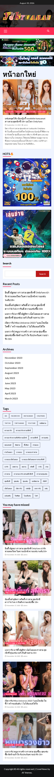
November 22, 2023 (13, 707)
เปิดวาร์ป (19, 488)
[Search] (48, 30)
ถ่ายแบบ (35, 445)
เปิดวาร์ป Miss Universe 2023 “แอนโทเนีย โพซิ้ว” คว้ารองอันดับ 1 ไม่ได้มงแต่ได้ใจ (26, 324)
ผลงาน (24, 467)
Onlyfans (41, 416)
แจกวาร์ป (37, 488)
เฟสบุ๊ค (28, 488)
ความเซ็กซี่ (34, 438)
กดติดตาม (42, 423)
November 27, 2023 (13, 605)
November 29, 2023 (13, 555)
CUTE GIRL (10, 112)
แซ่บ (46, 488)
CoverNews (41, 769)
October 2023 (12, 362)
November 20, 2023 (13, 758)
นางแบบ (19, 452)
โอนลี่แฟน (27, 496)
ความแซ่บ (45, 438)
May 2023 (10, 388)
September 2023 (14, 368)
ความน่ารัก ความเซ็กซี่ (23, 430)
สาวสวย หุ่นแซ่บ (42, 474)
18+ (6, 416)
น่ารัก (6, 467)
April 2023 (10, 393)
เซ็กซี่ (44, 481)
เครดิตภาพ (35, 481)
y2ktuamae (19, 423)
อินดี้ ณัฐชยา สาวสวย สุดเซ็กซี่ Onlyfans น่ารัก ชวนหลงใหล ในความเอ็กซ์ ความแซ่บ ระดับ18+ (27, 296)
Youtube (31, 423)
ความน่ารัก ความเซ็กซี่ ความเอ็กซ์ (16, 438)
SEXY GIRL (42, 112)
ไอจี (36, 496)
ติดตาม (17, 445)
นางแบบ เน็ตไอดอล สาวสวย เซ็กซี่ (33, 459)
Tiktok (8, 423)
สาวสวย (7, 474)
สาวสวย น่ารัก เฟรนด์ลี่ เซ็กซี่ (23, 474)
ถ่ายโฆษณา (8, 452)
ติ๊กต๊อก (26, 445)
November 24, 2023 (13, 656)
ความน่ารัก (8, 430)
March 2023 (11, 398)
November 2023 (13, 357)
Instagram (28, 416)
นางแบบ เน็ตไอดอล (11, 459)
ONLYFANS (20, 112)
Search (7, 263)
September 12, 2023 (14, 125)
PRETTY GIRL (31, 112)
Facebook (15, 416)
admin (26, 125)
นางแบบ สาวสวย (31, 452)
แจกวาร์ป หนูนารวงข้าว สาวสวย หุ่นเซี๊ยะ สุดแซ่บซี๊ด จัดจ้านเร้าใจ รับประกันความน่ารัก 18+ (26, 335)
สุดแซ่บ (16, 481)
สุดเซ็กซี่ (7, 481)
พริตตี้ (32, 467)
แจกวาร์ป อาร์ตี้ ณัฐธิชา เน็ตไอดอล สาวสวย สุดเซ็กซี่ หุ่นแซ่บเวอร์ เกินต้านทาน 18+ (27, 315)
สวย (47, 467)
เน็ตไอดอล (8, 488)
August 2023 (12, 373)
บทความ (15, 467)
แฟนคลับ (8, 496)
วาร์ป (40, 467)
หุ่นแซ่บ (25, 481)
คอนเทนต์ (8, 445)
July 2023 (10, 378)
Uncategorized (11, 694)
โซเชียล (17, 496)
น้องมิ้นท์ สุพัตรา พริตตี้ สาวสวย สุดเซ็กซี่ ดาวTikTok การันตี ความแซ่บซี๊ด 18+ (25, 307)
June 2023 (10, 383)
